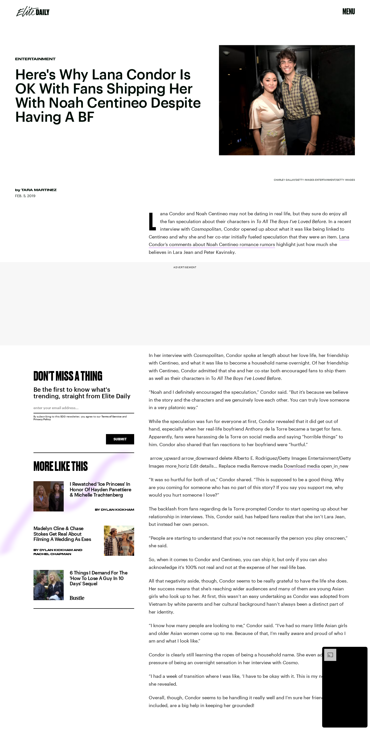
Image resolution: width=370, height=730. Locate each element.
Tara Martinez (39, 190)
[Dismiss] (362, 651)
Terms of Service (111, 416)
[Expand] (328, 651)
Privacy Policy (42, 419)
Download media (302, 466)
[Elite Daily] (33, 11)
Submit (120, 439)
